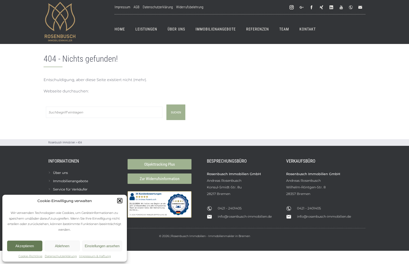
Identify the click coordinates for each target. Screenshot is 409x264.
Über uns (176, 29)
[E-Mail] (361, 7)
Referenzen (257, 29)
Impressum (122, 7)
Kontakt (307, 29)
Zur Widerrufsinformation (159, 178)
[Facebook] (312, 7)
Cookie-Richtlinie (30, 256)
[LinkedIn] (332, 7)
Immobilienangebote (216, 29)
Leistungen (146, 29)
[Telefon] (352, 7)
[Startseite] (60, 22)
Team (284, 29)
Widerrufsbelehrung (189, 7)
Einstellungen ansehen (102, 246)
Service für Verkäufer (70, 189)
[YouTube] (342, 7)
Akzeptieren (24, 246)
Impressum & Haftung (95, 256)
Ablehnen (62, 246)
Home (120, 29)
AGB (136, 7)
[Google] (302, 7)
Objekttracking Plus (159, 164)
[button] (119, 200)
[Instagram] (292, 7)
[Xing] (322, 7)
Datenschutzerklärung (61, 256)
